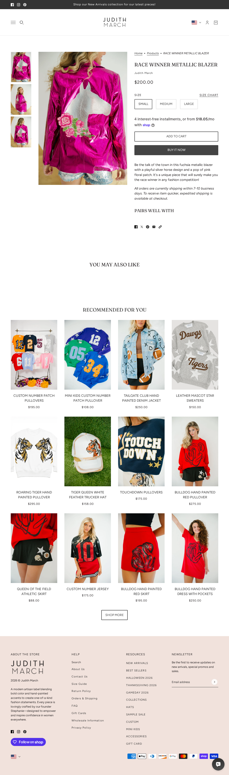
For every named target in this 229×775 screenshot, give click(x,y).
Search (76, 662)
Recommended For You (114, 310)
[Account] (207, 22)
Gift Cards (79, 713)
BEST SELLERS (136, 670)
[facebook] (12, 4)
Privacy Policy (81, 727)
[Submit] (214, 682)
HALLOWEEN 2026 (139, 677)
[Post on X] (142, 226)
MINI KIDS (133, 729)
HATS (130, 707)
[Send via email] (154, 226)
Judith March (143, 73)
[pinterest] (24, 4)
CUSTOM (132, 721)
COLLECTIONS (136, 699)
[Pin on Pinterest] (147, 226)
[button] (160, 226)
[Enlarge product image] (82, 118)
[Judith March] (114, 22)
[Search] (21, 22)
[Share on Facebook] (136, 226)
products (153, 53)
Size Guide (79, 683)
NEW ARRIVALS (137, 663)
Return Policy (81, 691)
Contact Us (80, 676)
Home (138, 53)
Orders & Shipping (85, 698)
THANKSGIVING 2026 (141, 685)
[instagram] (18, 4)
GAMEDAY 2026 (137, 692)
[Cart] (215, 22)
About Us (78, 669)
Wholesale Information (88, 720)
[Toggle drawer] (13, 22)
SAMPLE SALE (136, 714)
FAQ (75, 705)
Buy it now (176, 150)
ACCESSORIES (136, 736)
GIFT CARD (134, 743)
